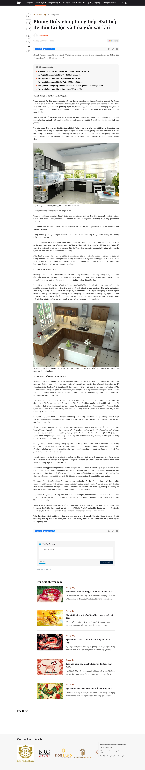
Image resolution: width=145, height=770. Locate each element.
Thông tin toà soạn (109, 3)
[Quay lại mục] (28, 15)
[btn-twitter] (113, 49)
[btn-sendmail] (117, 49)
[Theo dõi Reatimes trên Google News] (113, 41)
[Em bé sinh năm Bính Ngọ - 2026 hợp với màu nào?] (50, 594)
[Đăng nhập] (126, 3)
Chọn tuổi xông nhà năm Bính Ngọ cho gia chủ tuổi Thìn (90, 616)
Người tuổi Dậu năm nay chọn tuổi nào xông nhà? (89, 688)
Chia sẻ (39, 49)
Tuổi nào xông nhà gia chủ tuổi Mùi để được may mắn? (89, 665)
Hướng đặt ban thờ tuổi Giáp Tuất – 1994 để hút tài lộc (60, 82)
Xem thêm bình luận (44, 569)
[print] (28, 36)
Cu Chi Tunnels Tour (106, 747)
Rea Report (66, 3)
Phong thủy (54, 15)
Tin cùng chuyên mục (49, 582)
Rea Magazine (77, 3)
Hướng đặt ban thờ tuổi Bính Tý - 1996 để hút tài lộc (59, 75)
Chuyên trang (53, 3)
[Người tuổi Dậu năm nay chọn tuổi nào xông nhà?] (50, 691)
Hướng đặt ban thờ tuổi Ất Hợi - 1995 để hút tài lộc (59, 78)
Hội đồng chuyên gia (94, 3)
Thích (49, 49)
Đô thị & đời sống (39, 15)
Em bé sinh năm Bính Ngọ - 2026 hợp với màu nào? (89, 591)
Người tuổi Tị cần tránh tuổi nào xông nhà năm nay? (88, 641)
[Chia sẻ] (28, 23)
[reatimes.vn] (19, 3)
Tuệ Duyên (43, 35)
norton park (115, 751)
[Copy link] (28, 29)
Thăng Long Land (112, 756)
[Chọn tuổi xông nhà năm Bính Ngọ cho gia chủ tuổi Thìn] (50, 618)
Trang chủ (29, 3)
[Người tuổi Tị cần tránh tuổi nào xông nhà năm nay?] (50, 642)
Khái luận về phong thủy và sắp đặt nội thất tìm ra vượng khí (63, 71)
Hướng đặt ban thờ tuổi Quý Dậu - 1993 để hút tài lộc (60, 89)
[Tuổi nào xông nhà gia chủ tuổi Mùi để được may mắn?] (50, 667)
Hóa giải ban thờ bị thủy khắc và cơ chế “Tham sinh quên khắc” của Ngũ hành (70, 85)
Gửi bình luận (106, 562)
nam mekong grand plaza (112, 744)
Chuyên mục (39, 3)
